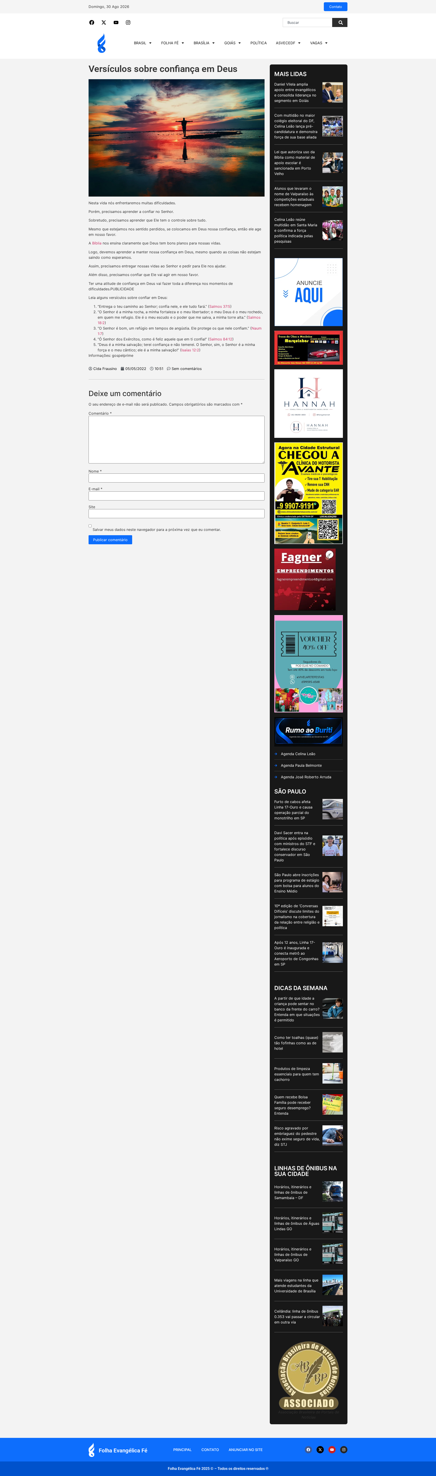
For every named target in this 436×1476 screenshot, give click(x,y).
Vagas (316, 43)
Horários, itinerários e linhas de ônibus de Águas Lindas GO (296, 1223)
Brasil (140, 43)
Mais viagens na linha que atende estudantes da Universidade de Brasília (296, 1285)
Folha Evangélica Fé (123, 1450)
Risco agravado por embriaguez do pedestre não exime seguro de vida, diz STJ (297, 1136)
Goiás (229, 43)
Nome (95, 471)
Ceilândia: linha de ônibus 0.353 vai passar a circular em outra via (297, 1316)
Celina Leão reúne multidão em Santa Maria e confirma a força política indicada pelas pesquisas (295, 230)
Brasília (201, 43)
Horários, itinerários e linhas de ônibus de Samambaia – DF (292, 1192)
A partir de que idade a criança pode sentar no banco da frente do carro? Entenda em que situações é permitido (297, 1009)
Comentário (100, 413)
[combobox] (307, 22)
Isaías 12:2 (190, 350)
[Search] (339, 22)
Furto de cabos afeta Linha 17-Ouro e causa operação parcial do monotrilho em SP (293, 809)
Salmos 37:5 (219, 306)
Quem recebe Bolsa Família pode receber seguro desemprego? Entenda (292, 1105)
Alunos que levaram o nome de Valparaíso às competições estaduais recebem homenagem (294, 196)
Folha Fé (170, 43)
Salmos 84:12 (220, 339)
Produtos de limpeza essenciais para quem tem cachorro (296, 1074)
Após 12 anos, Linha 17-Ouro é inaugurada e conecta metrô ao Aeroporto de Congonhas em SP (296, 953)
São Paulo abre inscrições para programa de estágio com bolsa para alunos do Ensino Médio (296, 882)
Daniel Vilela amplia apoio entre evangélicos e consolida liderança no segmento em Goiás (295, 92)
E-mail (95, 489)
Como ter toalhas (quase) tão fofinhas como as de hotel (296, 1043)
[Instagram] (343, 1449)
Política (258, 43)
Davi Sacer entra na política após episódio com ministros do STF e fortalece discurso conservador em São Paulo (294, 846)
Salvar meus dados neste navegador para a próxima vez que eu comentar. (157, 529)
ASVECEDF (285, 43)
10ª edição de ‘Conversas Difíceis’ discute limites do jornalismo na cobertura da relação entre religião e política (297, 917)
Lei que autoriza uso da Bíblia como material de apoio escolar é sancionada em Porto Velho (294, 163)
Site (92, 507)
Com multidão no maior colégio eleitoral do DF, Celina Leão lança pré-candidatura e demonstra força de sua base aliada (295, 126)
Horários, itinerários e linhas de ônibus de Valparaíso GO (292, 1254)
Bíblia (97, 243)
